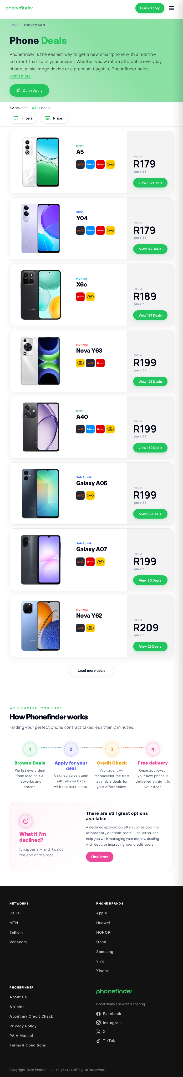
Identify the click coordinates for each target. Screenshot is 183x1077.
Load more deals (91, 670)
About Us (18, 997)
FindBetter (99, 857)
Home (14, 25)
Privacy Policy (23, 1026)
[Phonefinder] (19, 8)
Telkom (16, 932)
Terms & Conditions (28, 1045)
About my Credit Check (31, 1016)
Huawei (103, 923)
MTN (14, 923)
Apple (101, 913)
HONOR (103, 932)
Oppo (101, 942)
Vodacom (18, 942)
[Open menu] (171, 8)
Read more (20, 76)
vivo (100, 961)
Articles (17, 1006)
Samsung (104, 951)
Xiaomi (102, 970)
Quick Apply (150, 8)
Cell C (15, 913)
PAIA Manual (21, 1035)
